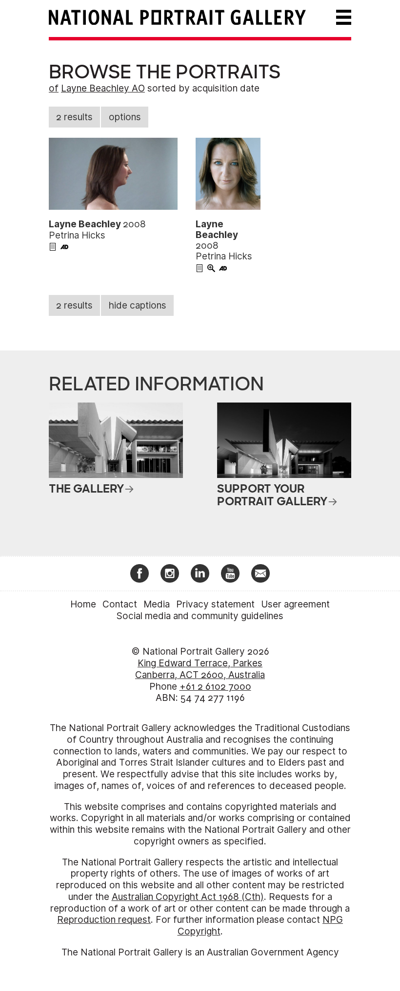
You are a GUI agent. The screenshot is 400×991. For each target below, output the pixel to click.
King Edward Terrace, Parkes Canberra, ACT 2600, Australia (200, 669)
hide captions (137, 305)
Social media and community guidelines (200, 616)
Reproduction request (104, 919)
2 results (74, 117)
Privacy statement (215, 604)
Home (83, 604)
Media (156, 604)
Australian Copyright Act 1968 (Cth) (188, 896)
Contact (119, 604)
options (125, 117)
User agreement (295, 604)
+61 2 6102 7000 (215, 686)
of (54, 88)
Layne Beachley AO (103, 88)
